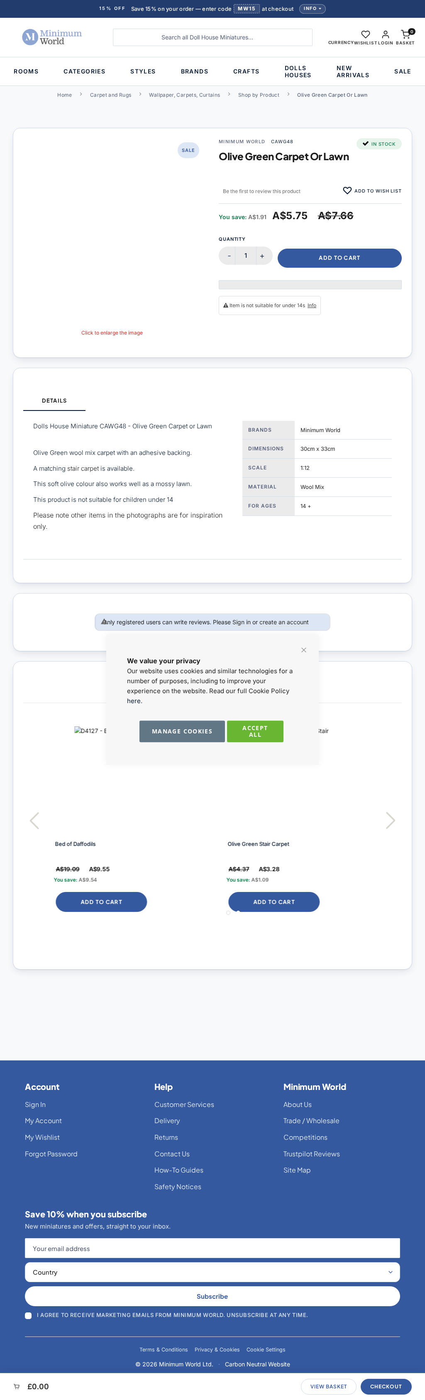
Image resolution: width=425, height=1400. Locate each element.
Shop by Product (258, 95)
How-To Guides (178, 1169)
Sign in (241, 621)
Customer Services (184, 1104)
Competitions (305, 1137)
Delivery (167, 1120)
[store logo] (53, 37)
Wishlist (365, 43)
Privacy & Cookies (217, 1349)
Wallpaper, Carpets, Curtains (184, 95)
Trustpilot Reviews (311, 1153)
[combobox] (213, 37)
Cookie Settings (266, 1349)
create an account (284, 621)
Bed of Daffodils (73, 843)
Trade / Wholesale (311, 1120)
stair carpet (83, 468)
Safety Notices (177, 1186)
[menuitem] (26, 71)
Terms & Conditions (163, 1349)
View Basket (328, 1386)
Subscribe (212, 1296)
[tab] (54, 401)
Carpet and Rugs (110, 95)
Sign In (35, 1104)
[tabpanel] (212, 485)
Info (310, 8)
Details (54, 400)
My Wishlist (42, 1137)
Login (385, 43)
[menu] (212, 71)
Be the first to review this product (261, 191)
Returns (166, 1137)
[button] (341, 37)
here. (134, 701)
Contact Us (172, 1153)
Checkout (386, 1386)
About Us (297, 1104)
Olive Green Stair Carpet (256, 843)
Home (64, 95)
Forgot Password (51, 1153)
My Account (43, 1120)
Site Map (297, 1169)
